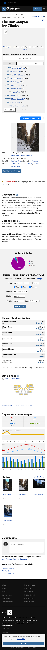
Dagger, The (16, 71)
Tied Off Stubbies (18, 75)
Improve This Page (38, 16)
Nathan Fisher (15, 166)
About (4, 585)
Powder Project (29, 598)
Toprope (34, 287)
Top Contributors (7, 602)
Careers (5, 632)
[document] (23, 640)
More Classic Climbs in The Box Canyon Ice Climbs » (23, 367)
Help (3, 588)
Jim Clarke (14, 164)
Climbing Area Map (9, 47)
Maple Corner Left (18, 99)
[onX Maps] (7, 614)
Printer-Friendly (8, 568)
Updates (35, 161)
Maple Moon (16, 89)
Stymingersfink (16, 161)
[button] (13, 137)
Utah (13, 15)
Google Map (15, 155)
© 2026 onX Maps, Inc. (18, 647)
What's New (6, 571)
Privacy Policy (21, 639)
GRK (30, 164)
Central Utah (20, 15)
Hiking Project (28, 592)
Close (23, 643)
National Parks (29, 602)
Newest (16, 559)
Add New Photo (39, 477)
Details (4, 184)
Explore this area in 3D (31, 118)
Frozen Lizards (16, 85)
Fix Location (23, 49)
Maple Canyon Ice (18, 17)
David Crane (37, 164)
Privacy (34, 647)
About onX (5, 629)
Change (39, 279)
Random (23, 559)
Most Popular (7, 559)
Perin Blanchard (23, 164)
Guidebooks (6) (8, 573)
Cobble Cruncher (18, 78)
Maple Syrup (16, 95)
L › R (10, 64)
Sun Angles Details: (18, 386)
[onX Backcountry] (8, 2)
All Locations (6, 15)
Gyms (4, 592)
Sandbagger (16, 82)
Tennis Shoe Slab (18, 68)
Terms (28, 647)
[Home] (12, 9)
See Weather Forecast (11, 171)
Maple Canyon (6, 17)
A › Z (36, 64)
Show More (9, 110)
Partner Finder (7, 595)
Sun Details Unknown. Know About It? (16, 406)
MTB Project (28, 588)
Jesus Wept (15, 92)
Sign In (37, 9)
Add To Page (40, 20)
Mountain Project (29, 585)
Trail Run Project (29, 595)
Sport (24, 287)
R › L (23, 64)
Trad (17, 287)
